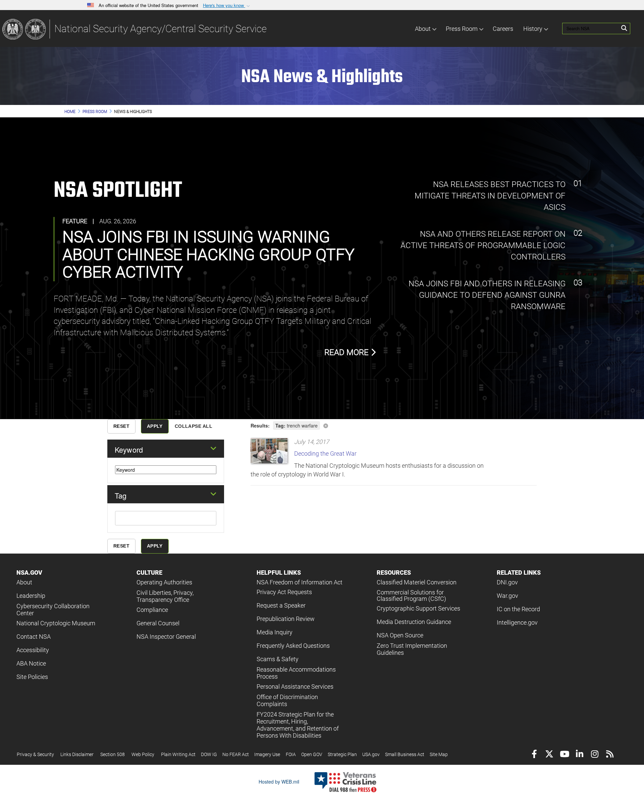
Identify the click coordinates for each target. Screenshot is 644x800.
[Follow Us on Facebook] (534, 754)
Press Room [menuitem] (462, 28)
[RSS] (609, 754)
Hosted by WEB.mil (279, 781)
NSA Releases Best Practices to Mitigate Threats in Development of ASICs (490, 196)
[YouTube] (564, 754)
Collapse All (193, 426)
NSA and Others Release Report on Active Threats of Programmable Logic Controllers (483, 245)
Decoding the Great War (325, 453)
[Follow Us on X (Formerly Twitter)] (549, 754)
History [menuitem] (532, 28)
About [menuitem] (423, 28)
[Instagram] (594, 754)
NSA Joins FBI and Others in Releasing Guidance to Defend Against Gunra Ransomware (486, 295)
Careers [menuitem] (503, 28)
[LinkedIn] (579, 754)
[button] (227, 5)
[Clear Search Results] (394, 425)
